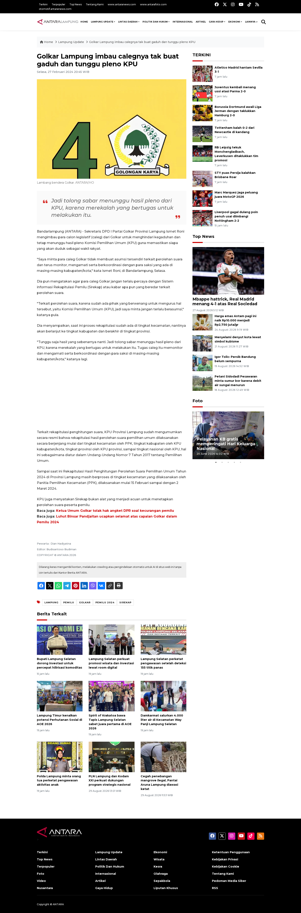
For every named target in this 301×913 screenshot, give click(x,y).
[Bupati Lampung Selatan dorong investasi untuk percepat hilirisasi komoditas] (60, 639)
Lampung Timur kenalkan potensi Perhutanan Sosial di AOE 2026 (59, 720)
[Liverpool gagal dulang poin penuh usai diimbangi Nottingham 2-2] (202, 218)
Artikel (201, 21)
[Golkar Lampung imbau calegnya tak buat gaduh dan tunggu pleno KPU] (228, 270)
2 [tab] (222, 462)
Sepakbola (162, 881)
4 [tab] (234, 462)
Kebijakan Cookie (225, 866)
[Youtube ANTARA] (241, 4)
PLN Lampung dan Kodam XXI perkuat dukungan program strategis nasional (109, 780)
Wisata (159, 859)
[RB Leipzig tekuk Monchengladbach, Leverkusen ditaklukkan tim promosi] (202, 153)
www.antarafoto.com (153, 4)
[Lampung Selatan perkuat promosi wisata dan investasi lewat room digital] (111, 639)
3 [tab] (228, 462)
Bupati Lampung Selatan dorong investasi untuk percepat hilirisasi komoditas (59, 663)
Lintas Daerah (128, 21)
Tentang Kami (95, 4)
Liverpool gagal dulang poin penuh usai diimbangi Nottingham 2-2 (236, 216)
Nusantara (45, 888)
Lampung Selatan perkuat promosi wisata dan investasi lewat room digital (111, 663)
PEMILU (68, 602)
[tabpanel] (228, 435)
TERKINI (201, 54)
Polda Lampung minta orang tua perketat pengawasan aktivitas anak (59, 780)
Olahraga (161, 874)
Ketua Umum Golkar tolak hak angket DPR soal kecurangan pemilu (115, 511)
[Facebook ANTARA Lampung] (217, 4)
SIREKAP (125, 602)
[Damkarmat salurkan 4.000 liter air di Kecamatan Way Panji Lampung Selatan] (163, 696)
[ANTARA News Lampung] (58, 21)
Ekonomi (234, 21)
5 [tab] (241, 462)
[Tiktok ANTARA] (249, 4)
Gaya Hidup (216, 21)
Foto (197, 400)
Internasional (183, 21)
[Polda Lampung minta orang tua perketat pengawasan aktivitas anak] (60, 756)
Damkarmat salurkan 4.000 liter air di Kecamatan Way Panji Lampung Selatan (162, 720)
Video (41, 881)
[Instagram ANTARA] (233, 4)
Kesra (158, 866)
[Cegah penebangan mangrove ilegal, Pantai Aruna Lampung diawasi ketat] (163, 756)
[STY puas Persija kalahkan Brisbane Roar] (202, 179)
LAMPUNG (51, 602)
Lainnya (250, 21)
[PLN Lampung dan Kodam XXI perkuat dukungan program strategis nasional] (111, 756)
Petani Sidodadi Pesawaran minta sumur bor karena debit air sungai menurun (238, 381)
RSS (215, 888)
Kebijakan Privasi (225, 859)
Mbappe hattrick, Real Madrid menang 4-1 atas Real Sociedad (224, 301)
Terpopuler (58, 4)
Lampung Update (102, 21)
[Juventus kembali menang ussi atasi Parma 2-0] (202, 93)
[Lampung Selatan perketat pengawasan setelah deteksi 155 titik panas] (163, 639)
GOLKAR (85, 602)
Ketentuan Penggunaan (231, 852)
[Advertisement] (111, 395)
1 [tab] (216, 462)
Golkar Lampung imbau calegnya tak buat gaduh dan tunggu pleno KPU (142, 42)
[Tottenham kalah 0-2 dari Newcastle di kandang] (202, 134)
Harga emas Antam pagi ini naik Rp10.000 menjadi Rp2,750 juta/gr (235, 320)
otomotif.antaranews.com (55, 8)
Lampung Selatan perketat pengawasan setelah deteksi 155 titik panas (163, 663)
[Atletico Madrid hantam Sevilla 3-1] (202, 73)
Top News (75, 4)
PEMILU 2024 (104, 602)
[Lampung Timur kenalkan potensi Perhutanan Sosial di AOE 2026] (60, 696)
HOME (84, 21)
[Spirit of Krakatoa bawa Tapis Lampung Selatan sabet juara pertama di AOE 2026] (111, 696)
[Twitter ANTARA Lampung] (225, 4)
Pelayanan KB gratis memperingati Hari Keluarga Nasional (226, 444)
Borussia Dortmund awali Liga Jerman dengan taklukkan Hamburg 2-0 (238, 111)
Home (48, 42)
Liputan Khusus (166, 888)
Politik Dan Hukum (155, 21)
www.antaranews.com (122, 4)
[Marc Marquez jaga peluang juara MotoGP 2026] (202, 198)
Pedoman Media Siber (229, 881)
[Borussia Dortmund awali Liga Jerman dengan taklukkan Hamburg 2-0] (202, 113)
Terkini (43, 4)
